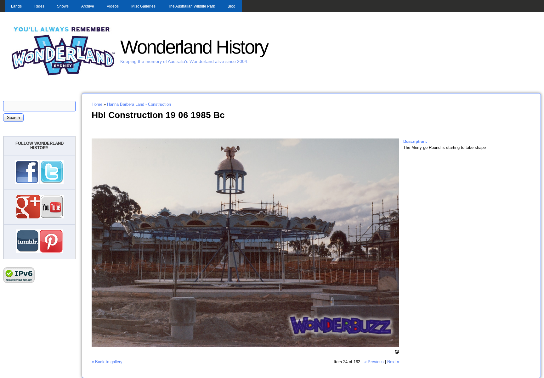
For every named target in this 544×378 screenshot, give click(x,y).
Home (97, 104)
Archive (87, 6)
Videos (113, 6)
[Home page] (63, 74)
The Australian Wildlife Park (191, 6)
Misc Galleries (143, 6)
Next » (393, 361)
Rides (39, 6)
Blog (231, 6)
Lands (16, 6)
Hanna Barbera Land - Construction (139, 104)
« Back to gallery (107, 361)
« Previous (374, 361)
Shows (63, 6)
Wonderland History (194, 47)
